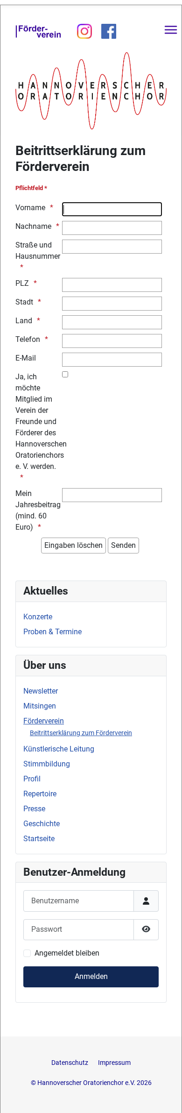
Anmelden (91, 976)
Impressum (114, 1063)
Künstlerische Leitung (58, 748)
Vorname (30, 207)
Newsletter (40, 691)
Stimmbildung (46, 763)
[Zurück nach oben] (166, 1096)
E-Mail (25, 358)
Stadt (24, 302)
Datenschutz (70, 1063)
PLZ (22, 283)
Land (23, 320)
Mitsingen (39, 706)
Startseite (39, 838)
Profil (32, 778)
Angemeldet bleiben (67, 953)
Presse (34, 808)
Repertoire (39, 793)
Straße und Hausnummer (37, 251)
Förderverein (43, 720)
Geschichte (41, 823)
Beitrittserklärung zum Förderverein (81, 733)
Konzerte (37, 616)
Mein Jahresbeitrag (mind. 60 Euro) (38, 510)
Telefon (27, 339)
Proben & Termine (52, 631)
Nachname (33, 226)
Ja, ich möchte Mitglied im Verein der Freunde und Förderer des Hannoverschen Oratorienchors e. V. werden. (38, 421)
